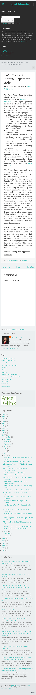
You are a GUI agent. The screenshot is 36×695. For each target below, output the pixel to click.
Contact (5, 56)
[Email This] (5, 255)
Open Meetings (6, 379)
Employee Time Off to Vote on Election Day (17, 526)
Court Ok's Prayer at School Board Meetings (17, 490)
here (30, 163)
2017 (3, 435)
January (6, 536)
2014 (3, 543)
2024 (3, 419)
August (6, 446)
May (5, 453)
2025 (3, 416)
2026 (3, 414)
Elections (4, 367)
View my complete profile (9, 348)
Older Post (30, 267)
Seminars (4, 384)
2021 (3, 426)
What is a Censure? (7, 609)
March (6, 531)
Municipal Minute (15, 4)
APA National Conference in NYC (14, 475)
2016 (3, 539)
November (7, 439)
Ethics (3, 370)
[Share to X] (9, 255)
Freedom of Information (12, 260)
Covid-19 (4, 363)
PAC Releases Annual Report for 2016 (17, 79)
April (5, 455)
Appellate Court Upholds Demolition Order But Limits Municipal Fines (16, 562)
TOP (33, 693)
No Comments (25, 260)
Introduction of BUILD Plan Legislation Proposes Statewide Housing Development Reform (15, 587)
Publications (7, 54)
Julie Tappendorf (16, 337)
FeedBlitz (19, 23)
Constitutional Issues (8, 361)
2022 (3, 423)
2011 (3, 550)
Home (5, 50)
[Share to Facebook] (11, 255)
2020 (3, 428)
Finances (4, 372)
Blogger (28, 685)
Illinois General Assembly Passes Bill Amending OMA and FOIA (14, 619)
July (5, 448)
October (6, 442)
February (7, 533)
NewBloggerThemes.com (7, 688)
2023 (3, 421)
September (7, 444)
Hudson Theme (10, 687)
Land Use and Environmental (11, 377)
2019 (3, 430)
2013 (3, 545)
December (7, 437)
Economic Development (9, 365)
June (5, 451)
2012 (3, 548)
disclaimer (24, 41)
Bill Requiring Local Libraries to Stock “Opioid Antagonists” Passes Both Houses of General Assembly (16, 633)
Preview (4, 23)
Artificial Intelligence (8, 358)
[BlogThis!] (7, 255)
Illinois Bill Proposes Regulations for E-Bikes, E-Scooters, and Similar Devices (16, 658)
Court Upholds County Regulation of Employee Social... (15, 469)
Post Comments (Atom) (17, 329)
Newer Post (6, 267)
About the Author (8, 52)
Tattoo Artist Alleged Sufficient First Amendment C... (15, 482)
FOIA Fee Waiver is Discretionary (14, 472)
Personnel (5, 381)
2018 (3, 433)
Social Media (5, 386)
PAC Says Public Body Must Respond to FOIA (17, 462)
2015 (3, 541)
